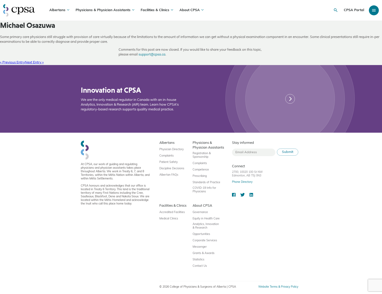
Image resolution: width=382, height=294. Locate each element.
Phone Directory (242, 182)
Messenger (200, 246)
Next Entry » (34, 62)
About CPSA (189, 10)
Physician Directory (171, 149)
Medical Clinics (168, 218)
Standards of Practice (206, 182)
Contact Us (200, 266)
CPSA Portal (354, 10)
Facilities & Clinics (155, 10)
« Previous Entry (12, 62)
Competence (201, 169)
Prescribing (200, 176)
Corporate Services (205, 240)
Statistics (198, 259)
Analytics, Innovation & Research (206, 226)
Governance (200, 212)
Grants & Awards (203, 253)
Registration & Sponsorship (202, 155)
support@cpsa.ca (151, 54)
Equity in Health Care (206, 218)
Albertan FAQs (168, 174)
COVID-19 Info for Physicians (204, 190)
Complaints (166, 155)
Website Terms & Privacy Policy (278, 286)
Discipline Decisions (171, 168)
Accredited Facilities (172, 212)
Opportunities (201, 234)
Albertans (57, 10)
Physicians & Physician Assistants (103, 10)
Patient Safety (168, 162)
